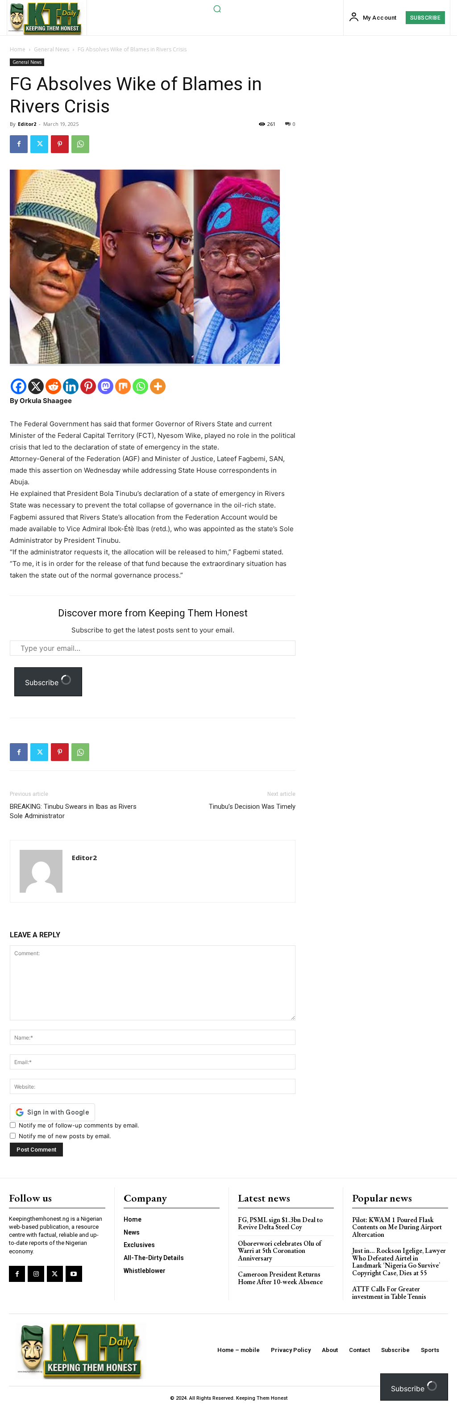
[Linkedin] (71, 386)
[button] (216, 8)
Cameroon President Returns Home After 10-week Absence (280, 1278)
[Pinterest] (60, 144)
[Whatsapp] (140, 386)
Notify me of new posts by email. (65, 1136)
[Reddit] (53, 386)
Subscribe (43, 682)
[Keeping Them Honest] (45, 18)
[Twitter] (39, 144)
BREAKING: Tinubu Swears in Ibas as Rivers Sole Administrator (73, 811)
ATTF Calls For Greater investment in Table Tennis (389, 1293)
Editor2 (27, 124)
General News (51, 49)
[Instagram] (36, 1274)
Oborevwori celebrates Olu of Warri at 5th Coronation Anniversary (279, 1250)
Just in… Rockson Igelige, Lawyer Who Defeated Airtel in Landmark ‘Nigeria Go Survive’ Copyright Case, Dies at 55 (399, 1261)
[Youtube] (74, 1274)
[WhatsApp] (80, 144)
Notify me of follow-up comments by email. (79, 1125)
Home (17, 49)
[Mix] (123, 386)
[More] (158, 386)
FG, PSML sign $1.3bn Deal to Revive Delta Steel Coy (280, 1223)
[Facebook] (19, 144)
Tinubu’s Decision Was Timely (252, 807)
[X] (36, 386)
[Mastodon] (105, 386)
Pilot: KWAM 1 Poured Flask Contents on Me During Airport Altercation (397, 1227)
